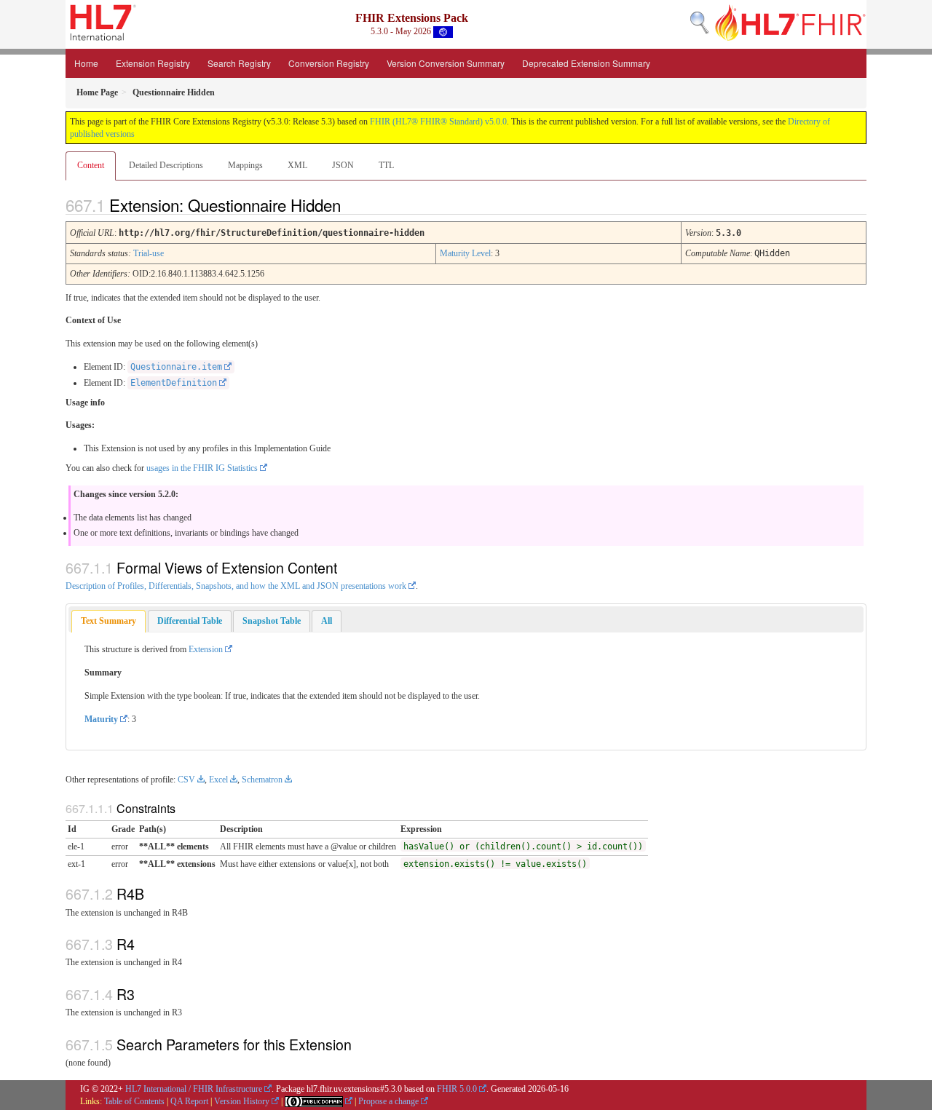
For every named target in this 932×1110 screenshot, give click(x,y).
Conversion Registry (328, 63)
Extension (206, 649)
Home (86, 63)
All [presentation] (326, 621)
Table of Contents (134, 1101)
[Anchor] (353, 205)
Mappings (245, 165)
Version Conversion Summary (446, 63)
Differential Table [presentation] (189, 621)
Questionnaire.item (176, 367)
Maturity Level (465, 253)
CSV (186, 779)
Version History (241, 1101)
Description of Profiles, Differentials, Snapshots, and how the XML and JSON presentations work (236, 586)
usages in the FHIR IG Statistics (202, 468)
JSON (343, 165)
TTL (386, 165)
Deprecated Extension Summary (586, 63)
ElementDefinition (173, 383)
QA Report (189, 1101)
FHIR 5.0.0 (457, 1089)
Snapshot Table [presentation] (271, 621)
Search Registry (239, 63)
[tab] (108, 621)
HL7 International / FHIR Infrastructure (193, 1089)
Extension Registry (153, 63)
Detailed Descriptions (166, 165)
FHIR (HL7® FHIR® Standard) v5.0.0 (438, 121)
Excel (218, 779)
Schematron (262, 779)
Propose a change (388, 1101)
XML (297, 165)
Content (90, 165)
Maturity (101, 719)
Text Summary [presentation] (108, 621)
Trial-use (148, 253)
